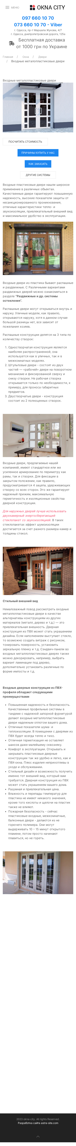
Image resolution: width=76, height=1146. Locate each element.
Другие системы (38, 174)
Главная (8, 56)
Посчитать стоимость (25, 141)
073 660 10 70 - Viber (38, 24)
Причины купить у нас (38, 152)
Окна (26, 56)
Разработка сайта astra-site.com (38, 1123)
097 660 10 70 (38, 18)
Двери (42, 56)
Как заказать (38, 163)
